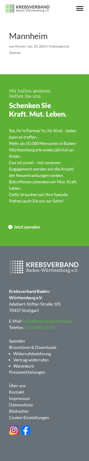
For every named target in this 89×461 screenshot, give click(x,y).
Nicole (20, 46)
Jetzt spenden (27, 226)
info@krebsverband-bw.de (47, 321)
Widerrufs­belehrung (32, 353)
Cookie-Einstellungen (29, 417)
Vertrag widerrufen (31, 359)
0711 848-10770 (40, 327)
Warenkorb (23, 366)
